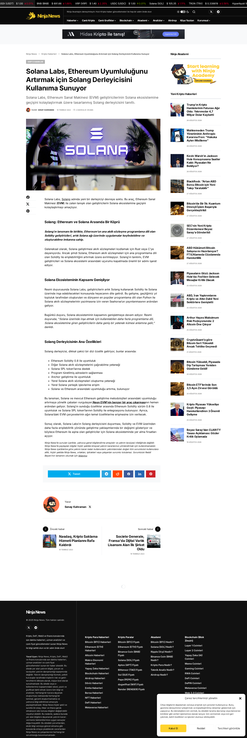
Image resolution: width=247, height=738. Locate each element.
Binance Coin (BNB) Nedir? (162, 658)
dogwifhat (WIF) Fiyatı (130, 684)
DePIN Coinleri (193, 683)
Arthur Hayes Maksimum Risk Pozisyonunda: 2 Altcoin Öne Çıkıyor (203, 321)
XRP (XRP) (91, 3)
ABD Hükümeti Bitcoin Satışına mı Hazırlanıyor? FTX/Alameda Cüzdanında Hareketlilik (203, 252)
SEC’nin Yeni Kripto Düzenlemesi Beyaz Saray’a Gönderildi (199, 229)
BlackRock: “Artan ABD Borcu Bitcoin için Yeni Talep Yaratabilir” (201, 185)
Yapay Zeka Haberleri (97, 668)
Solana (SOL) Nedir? (162, 646)
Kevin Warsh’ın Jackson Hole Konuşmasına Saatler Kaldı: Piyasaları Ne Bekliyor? (203, 160)
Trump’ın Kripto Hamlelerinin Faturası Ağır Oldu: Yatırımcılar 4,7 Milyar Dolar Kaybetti (203, 109)
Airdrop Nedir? (159, 674)
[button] (240, 698)
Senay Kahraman (75, 506)
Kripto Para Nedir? (161, 665)
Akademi (156, 637)
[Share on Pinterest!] (31, 212)
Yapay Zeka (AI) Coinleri (193, 657)
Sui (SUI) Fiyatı (126, 674)
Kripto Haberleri (49, 54)
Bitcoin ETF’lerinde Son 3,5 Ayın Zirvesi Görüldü (202, 386)
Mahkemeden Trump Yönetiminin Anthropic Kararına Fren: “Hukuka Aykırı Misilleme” (202, 135)
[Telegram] (218, 11)
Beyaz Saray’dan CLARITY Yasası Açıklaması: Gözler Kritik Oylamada (204, 433)
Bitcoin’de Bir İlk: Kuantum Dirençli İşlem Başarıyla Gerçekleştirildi (203, 207)
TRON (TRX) (209, 3)
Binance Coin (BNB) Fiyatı (129, 653)
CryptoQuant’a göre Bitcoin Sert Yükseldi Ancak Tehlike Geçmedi (202, 343)
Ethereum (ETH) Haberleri (94, 648)
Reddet (201, 728)
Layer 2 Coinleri (194, 650)
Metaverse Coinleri (196, 687)
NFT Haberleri (93, 697)
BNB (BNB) (54, 3)
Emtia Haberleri (94, 687)
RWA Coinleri (192, 673)
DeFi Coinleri (192, 678)
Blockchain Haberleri (97, 673)
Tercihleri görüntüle (229, 728)
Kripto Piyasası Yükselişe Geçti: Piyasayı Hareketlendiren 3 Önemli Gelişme (203, 409)
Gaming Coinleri (194, 668)
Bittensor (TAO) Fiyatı (130, 669)
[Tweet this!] (31, 206)
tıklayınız (82, 455)
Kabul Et (173, 728)
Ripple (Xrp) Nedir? (162, 651)
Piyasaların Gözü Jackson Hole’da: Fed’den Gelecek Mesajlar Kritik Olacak (203, 276)
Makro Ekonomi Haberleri (94, 662)
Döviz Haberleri (94, 683)
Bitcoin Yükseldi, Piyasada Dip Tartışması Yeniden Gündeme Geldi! (203, 365)
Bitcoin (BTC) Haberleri (98, 642)
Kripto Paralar (126, 637)
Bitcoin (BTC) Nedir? (162, 642)
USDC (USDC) (128, 3)
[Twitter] (211, 11)
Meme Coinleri (193, 663)
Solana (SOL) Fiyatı (128, 660)
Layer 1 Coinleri (193, 645)
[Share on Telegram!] (106, 473)
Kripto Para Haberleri (97, 637)
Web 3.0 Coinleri (194, 692)
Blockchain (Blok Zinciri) (194, 639)
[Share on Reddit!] (117, 473)
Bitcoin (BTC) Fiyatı (128, 642)
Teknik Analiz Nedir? (162, 669)
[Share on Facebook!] (31, 199)
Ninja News (31, 54)
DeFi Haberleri (93, 702)
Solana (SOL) (167, 3)
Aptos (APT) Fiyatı (128, 665)
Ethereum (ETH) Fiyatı (130, 646)
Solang (66, 199)
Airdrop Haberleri (95, 678)
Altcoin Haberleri (94, 655)
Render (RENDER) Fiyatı (131, 689)
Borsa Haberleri (94, 692)
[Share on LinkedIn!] (139, 473)
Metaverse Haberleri (96, 707)
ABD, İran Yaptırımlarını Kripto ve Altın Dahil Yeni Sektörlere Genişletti (202, 299)
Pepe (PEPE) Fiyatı (128, 679)
